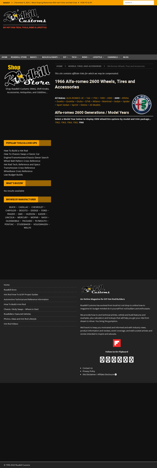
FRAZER (11, 214)
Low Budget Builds (13, 174)
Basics (33, 57)
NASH (44, 217)
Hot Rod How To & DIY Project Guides (21, 294)
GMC (20, 214)
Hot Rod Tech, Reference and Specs (22, 164)
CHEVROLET (37, 207)
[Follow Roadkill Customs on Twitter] (125, 361)
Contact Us (88, 368)
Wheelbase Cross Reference (18, 171)
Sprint (75, 104)
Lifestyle (97, 57)
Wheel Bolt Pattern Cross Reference (22, 160)
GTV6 (87, 101)
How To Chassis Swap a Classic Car (22, 154)
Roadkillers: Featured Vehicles (17, 314)
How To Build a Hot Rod (16, 150)
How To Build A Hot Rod (15, 304)
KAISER (41, 214)
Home (4, 57)
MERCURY (22, 217)
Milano (96, 101)
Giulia (80, 101)
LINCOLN (9, 217)
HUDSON (30, 214)
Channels (113, 57)
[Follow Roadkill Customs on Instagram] (108, 361)
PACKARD (27, 220)
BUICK (12, 207)
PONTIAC (9, 224)
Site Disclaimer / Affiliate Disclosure (99, 374)
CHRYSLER (11, 210)
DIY (64, 57)
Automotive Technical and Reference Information (26, 299)
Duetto (60, 101)
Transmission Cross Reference (19, 167)
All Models (95, 104)
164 (88, 98)
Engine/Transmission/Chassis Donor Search (26, 157)
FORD (44, 210)
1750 (94, 98)
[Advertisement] (104, 29)
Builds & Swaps (50, 57)
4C (82, 98)
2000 (109, 98)
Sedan (117, 101)
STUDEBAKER (23, 224)
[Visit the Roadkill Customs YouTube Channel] (131, 361)
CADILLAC (23, 207)
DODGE (34, 210)
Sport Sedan (63, 104)
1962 (57, 122)
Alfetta (125, 98)
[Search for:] (138, 2)
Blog (125, 57)
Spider (126, 101)
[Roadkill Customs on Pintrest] (114, 361)
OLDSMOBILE (12, 220)
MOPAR (34, 217)
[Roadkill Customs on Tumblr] (119, 361)
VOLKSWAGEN (40, 224)
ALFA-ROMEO (73, 98)
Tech (74, 57)
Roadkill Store (19, 57)
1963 (63, 122)
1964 (69, 122)
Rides (84, 57)
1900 (102, 98)
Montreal (107, 101)
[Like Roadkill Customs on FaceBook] (102, 361)
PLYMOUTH (41, 220)
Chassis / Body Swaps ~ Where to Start (21, 309)
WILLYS (27, 227)
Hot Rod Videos (11, 323)
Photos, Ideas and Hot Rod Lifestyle (20, 318)
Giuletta (70, 101)
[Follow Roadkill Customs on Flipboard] (117, 345)
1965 (75, 122)
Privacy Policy (89, 371)
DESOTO (23, 210)
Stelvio (83, 104)
